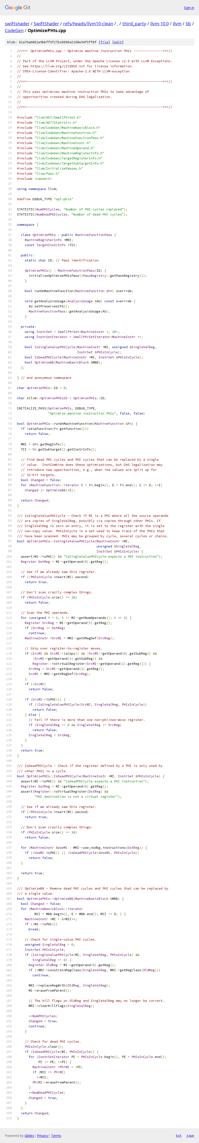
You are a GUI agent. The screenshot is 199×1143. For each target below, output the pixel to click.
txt (179, 1135)
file (104, 42)
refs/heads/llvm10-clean (88, 23)
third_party (134, 23)
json (190, 1135)
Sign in (189, 7)
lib (188, 23)
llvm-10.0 (159, 23)
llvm (177, 23)
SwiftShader (46, 23)
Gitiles (29, 1135)
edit (118, 42)
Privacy (42, 1135)
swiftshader (17, 23)
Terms (56, 1135)
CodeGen (14, 30)
